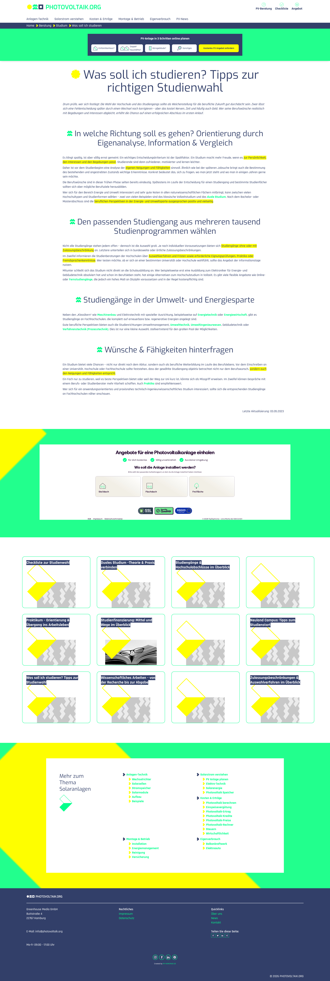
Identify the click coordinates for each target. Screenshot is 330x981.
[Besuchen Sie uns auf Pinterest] (174, 957)
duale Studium (216, 197)
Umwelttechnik (179, 325)
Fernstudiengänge (80, 279)
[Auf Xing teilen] (227, 936)
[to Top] (324, 978)
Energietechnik (207, 315)
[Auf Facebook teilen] (213, 936)
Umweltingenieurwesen (206, 325)
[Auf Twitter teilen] (218, 936)
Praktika (149, 383)
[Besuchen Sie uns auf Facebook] (161, 957)
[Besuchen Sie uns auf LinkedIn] (168, 957)
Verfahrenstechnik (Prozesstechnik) (85, 329)
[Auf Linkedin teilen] (222, 936)
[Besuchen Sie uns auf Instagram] (155, 957)
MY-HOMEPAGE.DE (169, 964)
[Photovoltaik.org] (63, 6)
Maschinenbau (106, 315)
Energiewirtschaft (235, 315)
